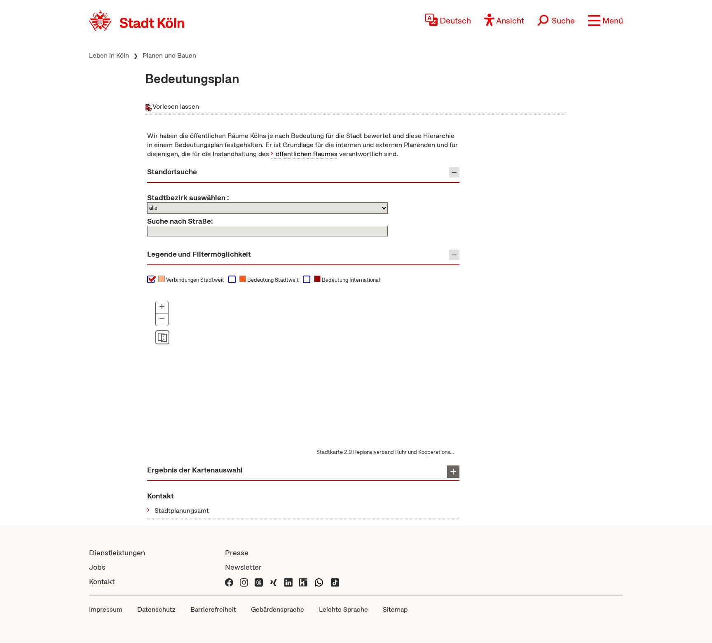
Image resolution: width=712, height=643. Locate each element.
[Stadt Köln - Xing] (273, 581)
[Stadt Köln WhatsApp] (319, 581)
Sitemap (395, 609)
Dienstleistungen (117, 552)
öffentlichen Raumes (306, 154)
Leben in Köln (109, 55)
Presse (236, 552)
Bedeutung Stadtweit (272, 279)
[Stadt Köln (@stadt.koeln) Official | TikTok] (335, 581)
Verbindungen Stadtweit (194, 279)
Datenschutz (156, 609)
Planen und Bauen (169, 55)
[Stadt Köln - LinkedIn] (288, 581)
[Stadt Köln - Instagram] (244, 581)
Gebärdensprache (277, 609)
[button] (605, 20)
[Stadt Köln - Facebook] (229, 581)
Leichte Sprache (343, 609)
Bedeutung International (350, 279)
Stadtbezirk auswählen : (188, 197)
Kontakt (102, 581)
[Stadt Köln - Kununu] (303, 581)
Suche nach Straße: (180, 221)
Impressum (105, 609)
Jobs (97, 567)
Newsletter (243, 567)
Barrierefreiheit (213, 609)
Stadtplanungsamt (182, 510)
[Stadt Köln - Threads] (259, 581)
